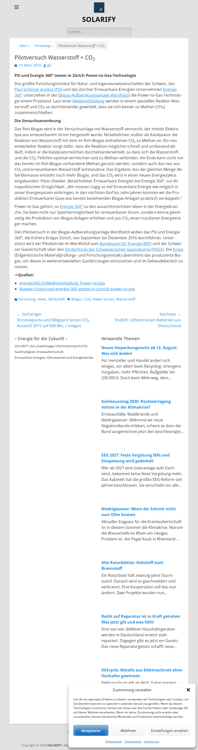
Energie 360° (71, 206)
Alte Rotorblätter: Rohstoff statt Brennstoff (132, 565)
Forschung (44, 45)
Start (24, 45)
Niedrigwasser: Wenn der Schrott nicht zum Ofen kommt (138, 511)
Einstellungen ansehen (169, 730)
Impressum (151, 741)
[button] (188, 689)
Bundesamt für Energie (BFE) (126, 243)
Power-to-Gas (103, 299)
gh (49, 65)
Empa (178, 249)
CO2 (87, 299)
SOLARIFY (99, 19)
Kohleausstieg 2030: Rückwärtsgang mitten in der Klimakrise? (136, 404)
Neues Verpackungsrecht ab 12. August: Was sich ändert (139, 350)
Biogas (76, 299)
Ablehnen (128, 730)
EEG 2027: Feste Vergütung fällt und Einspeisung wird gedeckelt (135, 458)
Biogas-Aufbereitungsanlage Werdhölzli (94, 95)
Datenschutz (113, 741)
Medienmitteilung (88, 101)
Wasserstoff (125, 299)
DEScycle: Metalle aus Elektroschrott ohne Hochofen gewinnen (141, 672)
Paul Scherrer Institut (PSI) (38, 89)
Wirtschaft (56, 299)
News (41, 299)
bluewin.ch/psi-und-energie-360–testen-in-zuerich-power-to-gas (77, 289)
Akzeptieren (91, 730)
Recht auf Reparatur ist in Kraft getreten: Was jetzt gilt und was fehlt (141, 619)
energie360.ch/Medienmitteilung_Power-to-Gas (62, 283)
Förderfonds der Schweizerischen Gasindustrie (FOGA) (114, 249)
